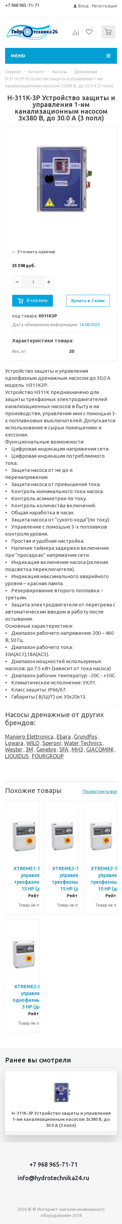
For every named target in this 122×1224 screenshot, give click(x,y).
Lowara (14, 743)
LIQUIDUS (17, 756)
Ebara (64, 737)
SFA (63, 749)
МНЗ (77, 749)
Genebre (46, 749)
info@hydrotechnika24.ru (53, 1177)
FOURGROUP (48, 756)
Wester (13, 749)
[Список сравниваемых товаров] (76, 34)
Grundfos (85, 737)
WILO (32, 743)
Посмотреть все (100, 791)
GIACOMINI (100, 749)
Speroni (51, 743)
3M (29, 749)
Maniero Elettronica (29, 737)
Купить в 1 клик (88, 300)
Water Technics (83, 743)
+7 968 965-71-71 (22, 5)
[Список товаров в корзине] (109, 37)
